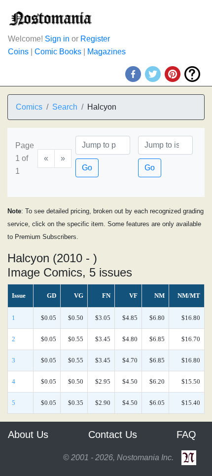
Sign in (57, 39)
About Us (28, 434)
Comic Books (58, 51)
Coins (18, 51)
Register (95, 39)
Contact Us (112, 434)
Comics (29, 107)
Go (87, 167)
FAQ (186, 434)
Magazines (106, 51)
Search (64, 107)
